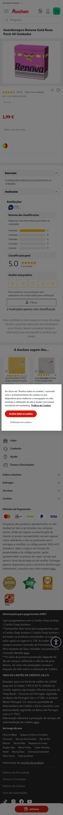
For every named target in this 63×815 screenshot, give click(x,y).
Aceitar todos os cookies (21, 413)
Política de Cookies (41, 405)
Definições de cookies (21, 422)
